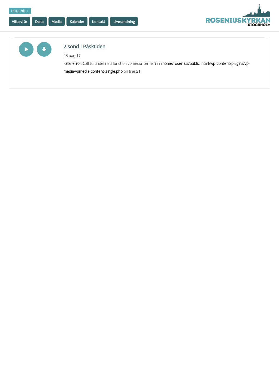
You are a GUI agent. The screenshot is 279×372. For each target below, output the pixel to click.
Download (44, 49)
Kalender (77, 21)
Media (56, 21)
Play (26, 49)
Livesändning (124, 21)
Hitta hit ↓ (20, 10)
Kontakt (98, 21)
